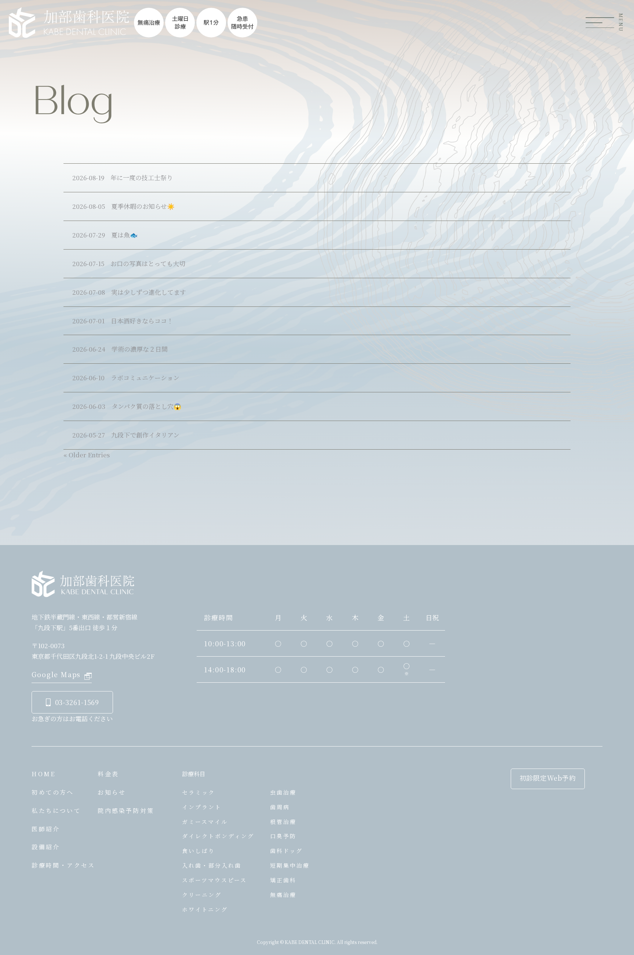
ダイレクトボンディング (218, 836)
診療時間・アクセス (63, 865)
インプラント (202, 807)
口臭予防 (283, 836)
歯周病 (280, 807)
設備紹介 (46, 847)
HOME (43, 774)
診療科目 (193, 774)
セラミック (198, 792)
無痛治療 (283, 894)
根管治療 (283, 821)
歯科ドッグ (286, 850)
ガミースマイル (205, 821)
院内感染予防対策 (126, 810)
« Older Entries (86, 454)
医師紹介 (46, 829)
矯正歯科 (283, 880)
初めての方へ (53, 792)
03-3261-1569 (77, 702)
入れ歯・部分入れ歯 (211, 865)
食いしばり (198, 850)
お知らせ (112, 792)
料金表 (108, 774)
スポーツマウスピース (214, 880)
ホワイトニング (205, 909)
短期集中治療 (290, 865)
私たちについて (56, 810)
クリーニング (202, 894)
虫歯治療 (283, 792)
